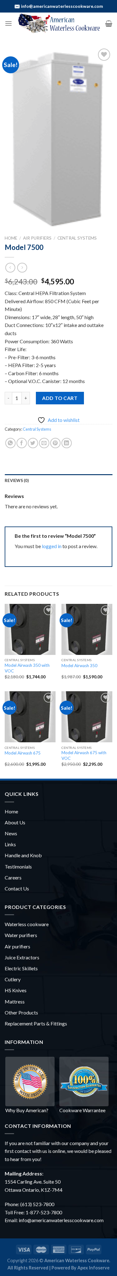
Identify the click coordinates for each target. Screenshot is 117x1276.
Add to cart (59, 398)
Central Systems (77, 238)
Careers (13, 877)
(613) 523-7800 (37, 1204)
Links (10, 844)
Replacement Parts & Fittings (36, 1023)
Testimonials (18, 866)
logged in (51, 546)
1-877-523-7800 (44, 1212)
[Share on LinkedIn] (66, 443)
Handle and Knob (23, 855)
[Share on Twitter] (33, 443)
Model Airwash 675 (23, 752)
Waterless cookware (27, 924)
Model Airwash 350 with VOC (27, 668)
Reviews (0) (17, 480)
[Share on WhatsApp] (10, 443)
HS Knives (16, 990)
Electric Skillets (21, 968)
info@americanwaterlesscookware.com (61, 6)
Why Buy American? (26, 1110)
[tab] (58, 480)
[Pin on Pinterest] (55, 443)
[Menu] (8, 23)
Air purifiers (17, 946)
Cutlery (13, 979)
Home (11, 238)
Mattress (15, 1001)
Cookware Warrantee (82, 1110)
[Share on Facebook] (22, 443)
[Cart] (108, 23)
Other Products (21, 1012)
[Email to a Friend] (44, 443)
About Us (15, 822)
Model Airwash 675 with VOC (83, 755)
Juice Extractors (22, 957)
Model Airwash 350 (79, 665)
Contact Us (17, 888)
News (11, 833)
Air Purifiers (37, 238)
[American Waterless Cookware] (58, 23)
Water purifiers (21, 935)
